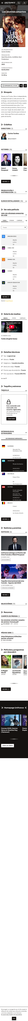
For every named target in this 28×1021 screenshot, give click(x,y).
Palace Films (16, 477)
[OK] (14, 1018)
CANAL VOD (10, 248)
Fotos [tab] (14, 318)
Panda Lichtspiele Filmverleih (17, 490)
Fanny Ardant (15, 169)
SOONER (9, 271)
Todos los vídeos (7, 745)
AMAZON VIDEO (11, 236)
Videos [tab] (5, 318)
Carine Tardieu (5, 51)
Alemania (11, 446)
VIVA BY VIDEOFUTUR (13, 282)
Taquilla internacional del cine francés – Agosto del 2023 (12, 582)
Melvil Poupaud (4, 169)
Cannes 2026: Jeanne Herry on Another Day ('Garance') (9, 730)
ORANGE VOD (11, 259)
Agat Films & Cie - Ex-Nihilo (9, 57)
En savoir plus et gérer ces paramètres (11, 1014)
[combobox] (14, 227)
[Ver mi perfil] (24, 3)
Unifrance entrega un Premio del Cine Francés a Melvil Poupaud (13, 554)
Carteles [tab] (22, 318)
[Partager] (21, 85)
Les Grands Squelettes (16, 672)
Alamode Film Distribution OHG (17, 450)
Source (3, 301)
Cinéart (15, 506)
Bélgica (10, 503)
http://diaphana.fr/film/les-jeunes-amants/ (11, 637)
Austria (10, 487)
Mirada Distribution (18, 464)
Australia (11, 473)
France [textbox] (5, 227)
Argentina (11, 460)
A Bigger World (4, 671)
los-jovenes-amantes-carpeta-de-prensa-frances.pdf (13, 621)
